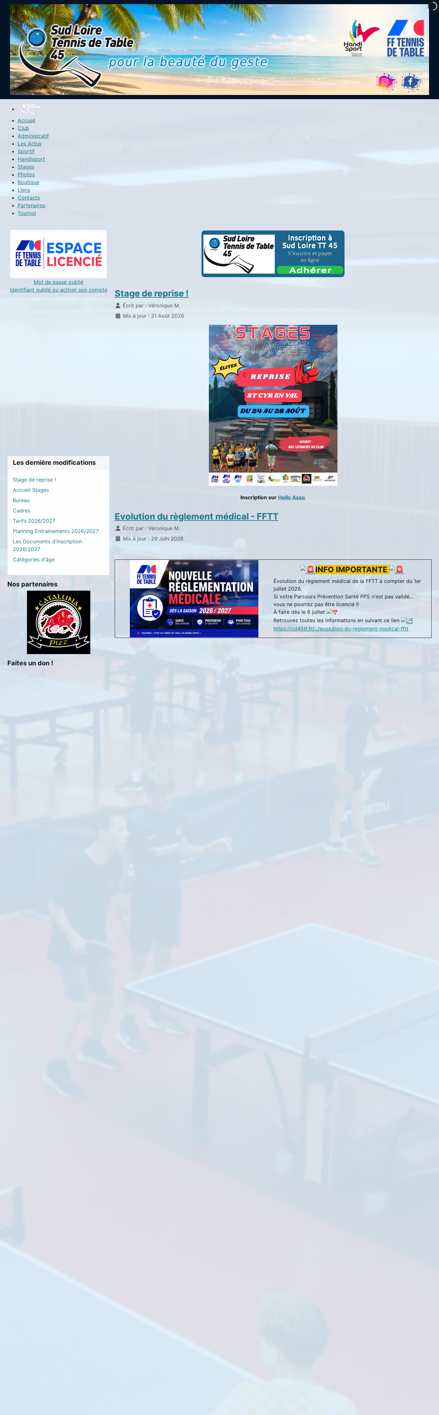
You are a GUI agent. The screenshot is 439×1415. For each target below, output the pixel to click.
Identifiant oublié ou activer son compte (58, 289)
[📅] (332, 612)
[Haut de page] (428, 1403)
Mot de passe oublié (58, 282)
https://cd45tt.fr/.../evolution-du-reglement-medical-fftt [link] (340, 628)
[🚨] (307, 569)
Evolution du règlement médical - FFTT (197, 516)
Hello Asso (292, 497)
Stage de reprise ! (152, 293)
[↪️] (407, 620)
